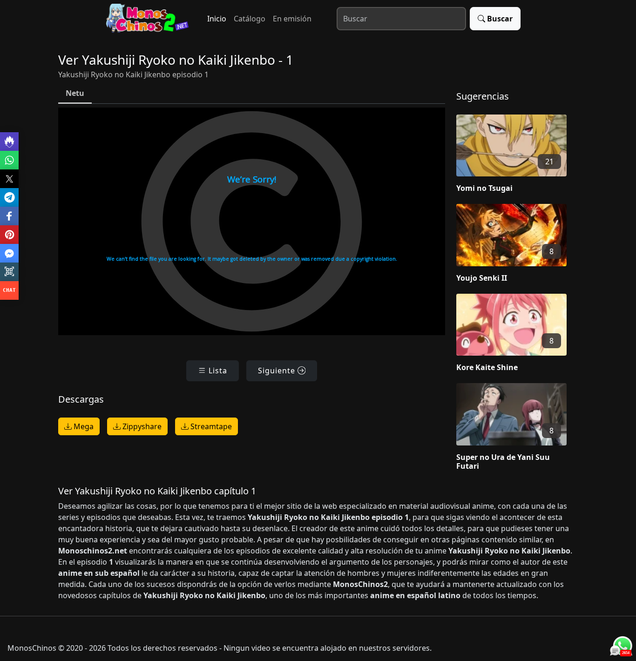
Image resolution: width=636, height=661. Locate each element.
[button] (517, 155)
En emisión (292, 18)
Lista (216, 370)
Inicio (216, 18)
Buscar (500, 18)
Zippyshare (141, 426)
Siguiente (278, 370)
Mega (83, 426)
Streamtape (210, 426)
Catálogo (249, 18)
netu (75, 93)
